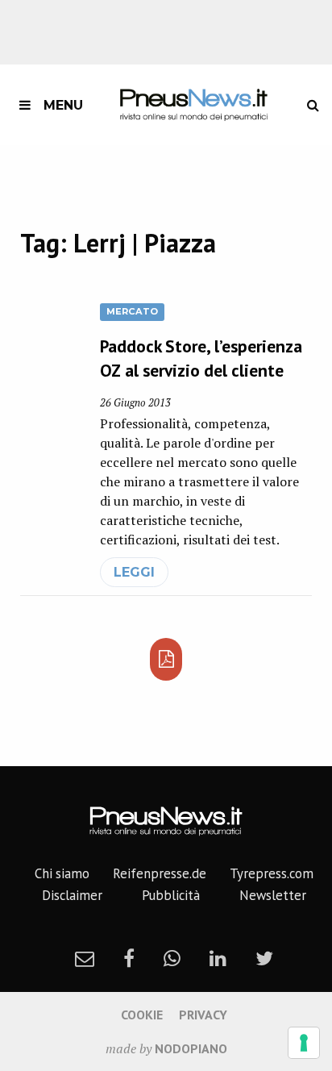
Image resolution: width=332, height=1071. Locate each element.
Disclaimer (72, 895)
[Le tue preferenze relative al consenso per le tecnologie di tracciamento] (303, 1042)
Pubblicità (171, 895)
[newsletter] (84, 958)
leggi (134, 572)
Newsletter (272, 895)
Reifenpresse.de (159, 873)
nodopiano (191, 1048)
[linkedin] (218, 958)
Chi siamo (62, 873)
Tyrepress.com (271, 873)
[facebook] (129, 958)
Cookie (142, 1014)
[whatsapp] (172, 958)
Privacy (203, 1014)
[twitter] (264, 958)
